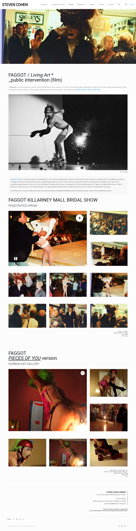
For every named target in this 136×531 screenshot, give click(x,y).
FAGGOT (84, 90)
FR (130, 4)
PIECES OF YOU (24, 358)
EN (133, 4)
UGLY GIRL (16, 179)
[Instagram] (122, 526)
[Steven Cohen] (15, 4)
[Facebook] (119, 526)
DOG (78, 90)
